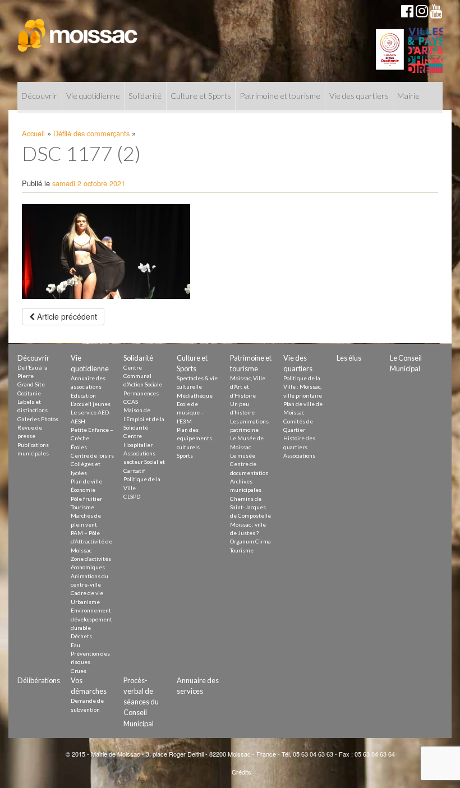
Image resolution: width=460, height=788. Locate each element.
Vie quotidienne (93, 95)
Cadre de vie (87, 592)
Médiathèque (195, 395)
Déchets (81, 636)
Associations (299, 455)
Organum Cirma (250, 541)
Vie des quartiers (359, 95)
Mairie (408, 95)
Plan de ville (86, 481)
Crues (78, 670)
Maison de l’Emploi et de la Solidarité (143, 419)
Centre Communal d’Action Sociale (142, 376)
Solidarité (145, 95)
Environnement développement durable (91, 619)
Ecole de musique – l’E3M (190, 412)
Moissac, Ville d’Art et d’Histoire (247, 387)
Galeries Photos (37, 419)
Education (83, 395)
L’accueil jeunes (91, 403)
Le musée (242, 455)
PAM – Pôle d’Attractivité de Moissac (91, 541)
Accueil (33, 133)
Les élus (349, 357)
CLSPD (131, 496)
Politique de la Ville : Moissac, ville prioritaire (302, 387)
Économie (83, 489)
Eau (75, 645)
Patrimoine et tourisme (280, 95)
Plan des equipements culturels (194, 438)
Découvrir (39, 95)
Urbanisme (85, 601)
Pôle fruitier (86, 498)
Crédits (241, 771)
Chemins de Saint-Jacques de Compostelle (250, 507)
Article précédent (66, 316)
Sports (185, 455)
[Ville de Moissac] (78, 29)
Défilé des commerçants (91, 133)
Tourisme (82, 507)
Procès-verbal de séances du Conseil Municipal (141, 702)
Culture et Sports (201, 95)
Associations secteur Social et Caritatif (144, 462)
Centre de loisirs (92, 455)
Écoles (79, 447)
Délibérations (38, 680)
